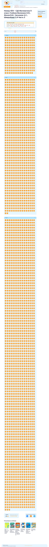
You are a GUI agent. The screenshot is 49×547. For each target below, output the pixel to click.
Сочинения (42, 4)
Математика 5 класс (22, 6)
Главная (15, 6)
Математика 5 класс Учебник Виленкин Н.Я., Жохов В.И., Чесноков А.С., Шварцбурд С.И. (26, 7)
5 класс (18, 6)
